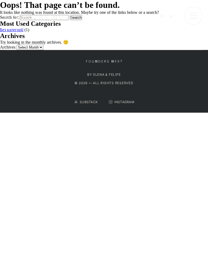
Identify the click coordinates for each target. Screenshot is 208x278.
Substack (89, 102)
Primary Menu (193, 16)
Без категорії (11, 29)
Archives (7, 47)
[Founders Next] (77, 15)
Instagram (124, 102)
